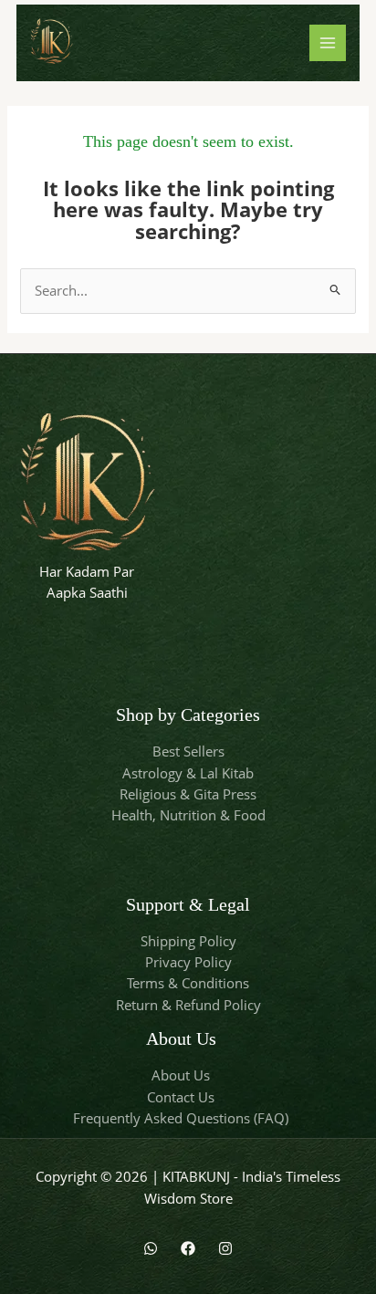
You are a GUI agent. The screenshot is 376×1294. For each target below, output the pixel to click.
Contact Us (180, 1097)
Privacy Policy (188, 962)
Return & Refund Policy (188, 1005)
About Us (180, 1075)
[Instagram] (225, 1248)
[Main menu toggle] (327, 43)
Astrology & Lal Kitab (188, 773)
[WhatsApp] (150, 1248)
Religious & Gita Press (188, 794)
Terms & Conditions (188, 983)
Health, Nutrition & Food (188, 815)
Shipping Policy (188, 941)
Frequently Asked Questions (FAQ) (180, 1118)
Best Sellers (188, 751)
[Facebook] (188, 1248)
